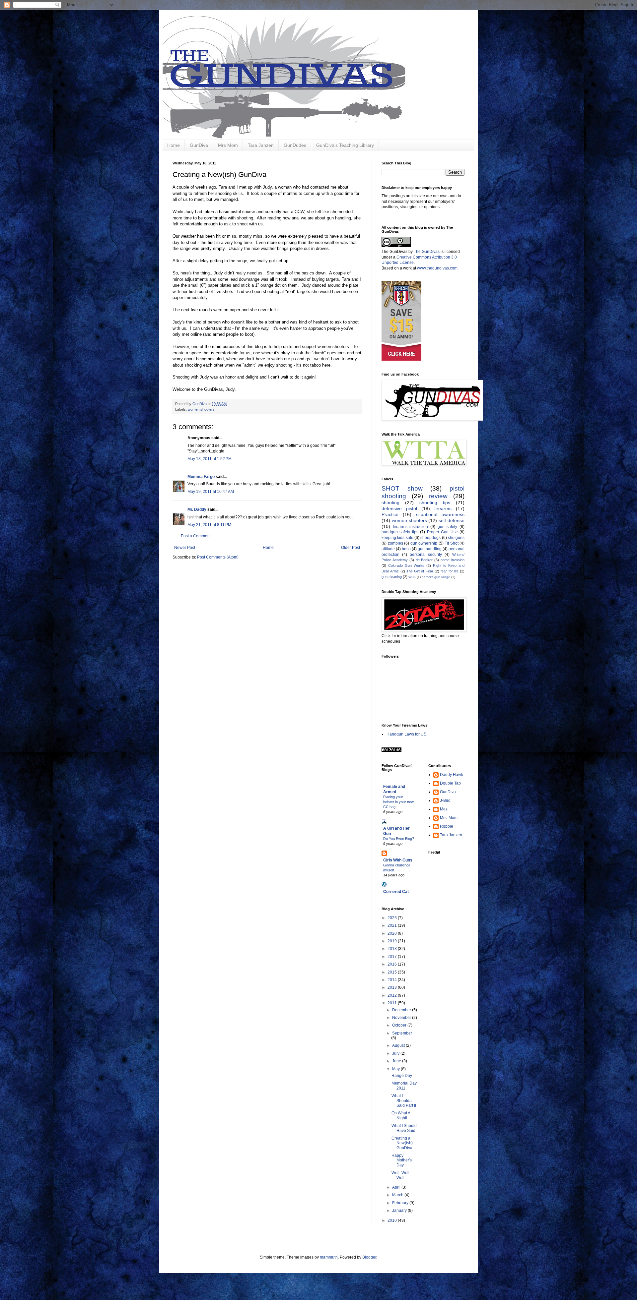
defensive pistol (399, 508)
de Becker (424, 560)
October (399, 1025)
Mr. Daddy (196, 509)
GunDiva (199, 145)
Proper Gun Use (442, 532)
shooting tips (434, 502)
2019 (393, 941)
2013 (393, 987)
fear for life (450, 571)
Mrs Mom (228, 145)
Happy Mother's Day (401, 1160)
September (402, 1033)
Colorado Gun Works (406, 565)
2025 (393, 918)
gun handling (430, 549)
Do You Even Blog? (398, 839)
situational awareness (440, 514)
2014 (393, 979)
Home (173, 145)
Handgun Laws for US (406, 734)
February (400, 1203)
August (399, 1045)
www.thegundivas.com (437, 268)
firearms (443, 508)
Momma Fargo (201, 476)
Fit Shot (452, 543)
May (396, 1069)
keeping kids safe (397, 537)
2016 (393, 964)
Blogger (369, 1257)
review (438, 496)
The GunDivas (427, 251)
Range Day (401, 1075)
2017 (393, 956)
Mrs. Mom (449, 817)
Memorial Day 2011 (404, 1085)
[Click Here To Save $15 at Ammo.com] (401, 359)
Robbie (446, 826)
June (397, 1061)
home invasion (452, 560)
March (398, 1195)
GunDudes (295, 145)
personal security (426, 554)
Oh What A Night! (400, 1115)
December (402, 1010)
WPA (412, 577)
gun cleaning (392, 577)
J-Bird (445, 800)
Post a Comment (196, 536)
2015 (393, 972)
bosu (406, 549)
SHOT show (402, 488)
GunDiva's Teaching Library (345, 145)
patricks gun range (436, 577)
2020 (393, 933)
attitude (388, 549)
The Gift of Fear (419, 571)
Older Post (350, 547)
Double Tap (450, 783)
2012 (393, 995)
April (396, 1187)
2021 (393, 925)
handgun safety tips (400, 532)
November (402, 1017)
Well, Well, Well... (400, 1175)
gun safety (448, 526)
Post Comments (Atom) (218, 557)
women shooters (201, 409)
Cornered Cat (396, 891)
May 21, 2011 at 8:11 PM (209, 524)
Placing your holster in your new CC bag (398, 802)
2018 (393, 948)
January (400, 1210)
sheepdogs (430, 537)
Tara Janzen (261, 145)
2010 (393, 1220)
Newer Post (184, 547)
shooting (390, 502)
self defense (451, 520)
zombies (395, 543)
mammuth (329, 1257)
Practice (390, 514)
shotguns (456, 537)
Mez (444, 809)
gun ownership (424, 543)
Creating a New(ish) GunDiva (402, 1143)
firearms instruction (410, 526)
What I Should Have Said (404, 1128)
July (396, 1053)
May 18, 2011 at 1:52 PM (209, 458)
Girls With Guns (397, 860)
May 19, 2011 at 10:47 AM (210, 491)
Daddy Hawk (451, 774)
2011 (393, 1003)
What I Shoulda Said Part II (403, 1100)
